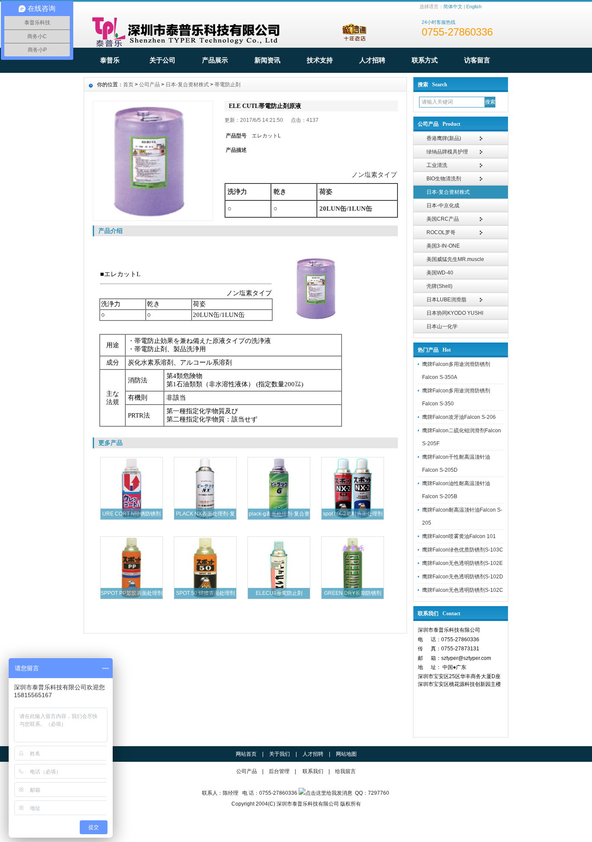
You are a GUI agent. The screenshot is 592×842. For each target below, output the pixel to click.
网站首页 (246, 754)
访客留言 (477, 60)
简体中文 (452, 6)
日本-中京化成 (442, 205)
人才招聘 (372, 60)
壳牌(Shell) (439, 286)
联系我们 (313, 771)
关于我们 (279, 754)
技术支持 (320, 60)
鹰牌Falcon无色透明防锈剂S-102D (462, 577)
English (473, 6)
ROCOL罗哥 (440, 232)
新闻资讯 (267, 60)
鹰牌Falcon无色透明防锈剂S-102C (462, 590)
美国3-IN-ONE (443, 246)
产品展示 (215, 60)
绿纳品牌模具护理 (447, 152)
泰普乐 (110, 60)
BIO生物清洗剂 (443, 179)
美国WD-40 (439, 273)
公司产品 (149, 85)
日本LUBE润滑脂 (446, 300)
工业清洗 (436, 165)
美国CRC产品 (442, 219)
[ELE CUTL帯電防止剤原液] (153, 161)
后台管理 (279, 771)
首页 (128, 85)
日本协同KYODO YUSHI (454, 313)
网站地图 (346, 754)
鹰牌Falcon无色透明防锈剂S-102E (462, 563)
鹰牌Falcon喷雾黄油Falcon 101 (459, 536)
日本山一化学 (442, 326)
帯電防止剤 (228, 85)
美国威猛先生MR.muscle (455, 259)
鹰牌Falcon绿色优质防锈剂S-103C (462, 550)
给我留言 (345, 771)
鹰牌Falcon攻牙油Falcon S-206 (459, 417)
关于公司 (163, 60)
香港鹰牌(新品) (443, 138)
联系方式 (425, 60)
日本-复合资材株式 (448, 192)
